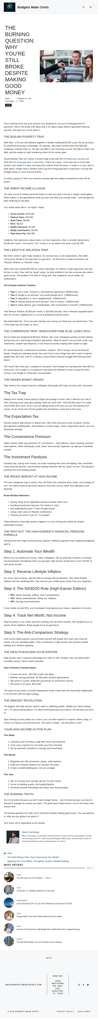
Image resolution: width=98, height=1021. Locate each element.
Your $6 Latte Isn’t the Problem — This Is (34, 878)
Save (8, 105)
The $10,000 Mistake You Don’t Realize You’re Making (39, 942)
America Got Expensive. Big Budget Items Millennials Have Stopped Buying (48, 929)
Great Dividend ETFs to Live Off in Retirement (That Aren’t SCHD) (44, 903)
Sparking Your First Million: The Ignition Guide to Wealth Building (38, 861)
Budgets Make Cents (33, 7)
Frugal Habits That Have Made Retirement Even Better (39, 916)
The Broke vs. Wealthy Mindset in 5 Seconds (35, 891)
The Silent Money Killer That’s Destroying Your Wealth (33, 857)
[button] (83, 7)
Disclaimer (84, 1011)
